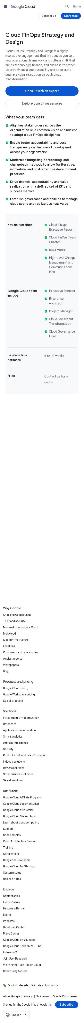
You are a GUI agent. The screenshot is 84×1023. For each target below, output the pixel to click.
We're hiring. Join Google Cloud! (22, 964)
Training (8, 847)
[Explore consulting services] (42, 103)
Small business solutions (18, 774)
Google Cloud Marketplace (19, 816)
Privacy (28, 996)
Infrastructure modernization (21, 717)
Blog (6, 671)
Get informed (42, 554)
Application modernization (19, 730)
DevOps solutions (13, 767)
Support (8, 828)
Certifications (11, 853)
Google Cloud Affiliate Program (22, 797)
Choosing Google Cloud (17, 614)
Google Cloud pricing (15, 688)
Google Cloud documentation (21, 803)
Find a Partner (11, 902)
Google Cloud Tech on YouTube (22, 946)
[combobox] (16, 1014)
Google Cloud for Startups (19, 866)
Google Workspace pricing (19, 694)
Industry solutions (14, 761)
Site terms (42, 996)
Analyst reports (12, 658)
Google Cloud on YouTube (19, 939)
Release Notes (12, 878)
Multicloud (9, 633)
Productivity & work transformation (24, 755)
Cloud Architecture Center (19, 841)
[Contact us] (48, 16)
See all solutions (13, 780)
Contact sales (11, 895)
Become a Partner (14, 908)
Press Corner (11, 933)
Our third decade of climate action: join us (33, 985)
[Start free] (71, 16)
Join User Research (15, 958)
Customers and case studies (20, 652)
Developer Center (14, 927)
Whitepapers (11, 664)
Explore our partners (42, 585)
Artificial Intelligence (15, 742)
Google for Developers (16, 860)
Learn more (42, 523)
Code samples (12, 835)
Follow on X (10, 952)
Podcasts (9, 921)
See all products (13, 700)
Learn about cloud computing (21, 822)
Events (7, 914)
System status (12, 872)
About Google (11, 996)
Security (8, 749)
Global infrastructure (16, 639)
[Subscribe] (66, 1004)
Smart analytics (12, 736)
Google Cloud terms (65, 996)
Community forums (15, 971)
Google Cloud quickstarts (18, 810)
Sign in (77, 6)
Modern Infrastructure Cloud (20, 627)
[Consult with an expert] (42, 91)
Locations (9, 646)
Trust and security (14, 621)
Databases (9, 724)
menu (5, 6)
